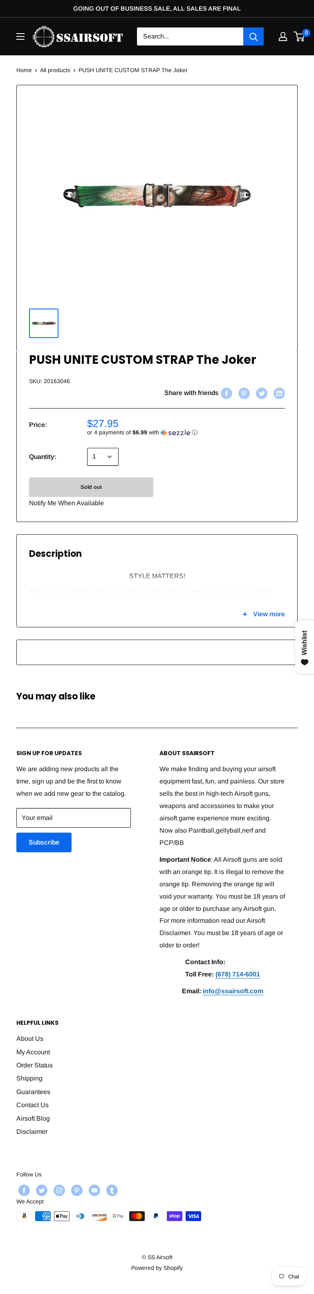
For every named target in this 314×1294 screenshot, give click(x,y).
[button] (186, 432)
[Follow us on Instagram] (58, 1190)
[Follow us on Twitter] (40, 1190)
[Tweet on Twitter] (260, 393)
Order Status (34, 1065)
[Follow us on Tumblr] (111, 1190)
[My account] (283, 36)
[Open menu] (20, 36)
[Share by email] (278, 393)
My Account (33, 1052)
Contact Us (32, 1104)
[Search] (253, 36)
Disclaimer (31, 1131)
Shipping (29, 1078)
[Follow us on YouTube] (93, 1190)
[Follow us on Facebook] (23, 1190)
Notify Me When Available (66, 502)
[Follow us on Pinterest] (76, 1190)
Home (24, 70)
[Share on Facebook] (225, 393)
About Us (29, 1038)
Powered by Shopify (157, 1267)
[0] (299, 36)
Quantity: (42, 456)
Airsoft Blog (33, 1118)
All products (55, 70)
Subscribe (44, 842)
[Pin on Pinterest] (243, 393)
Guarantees (33, 1091)
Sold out (91, 487)
